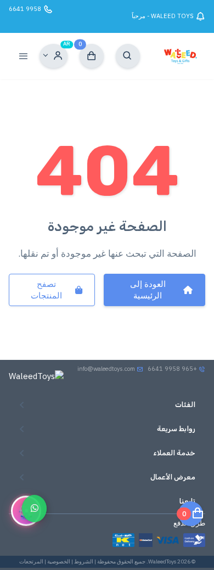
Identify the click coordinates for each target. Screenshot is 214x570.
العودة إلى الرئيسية (148, 290)
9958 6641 (25, 9)
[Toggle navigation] (23, 56)
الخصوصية (58, 561)
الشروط (83, 561)
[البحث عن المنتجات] (128, 56)
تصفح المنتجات (46, 290)
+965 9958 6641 (173, 369)
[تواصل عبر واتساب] (34, 508)
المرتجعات (31, 561)
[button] (53, 56)
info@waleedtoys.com (106, 369)
